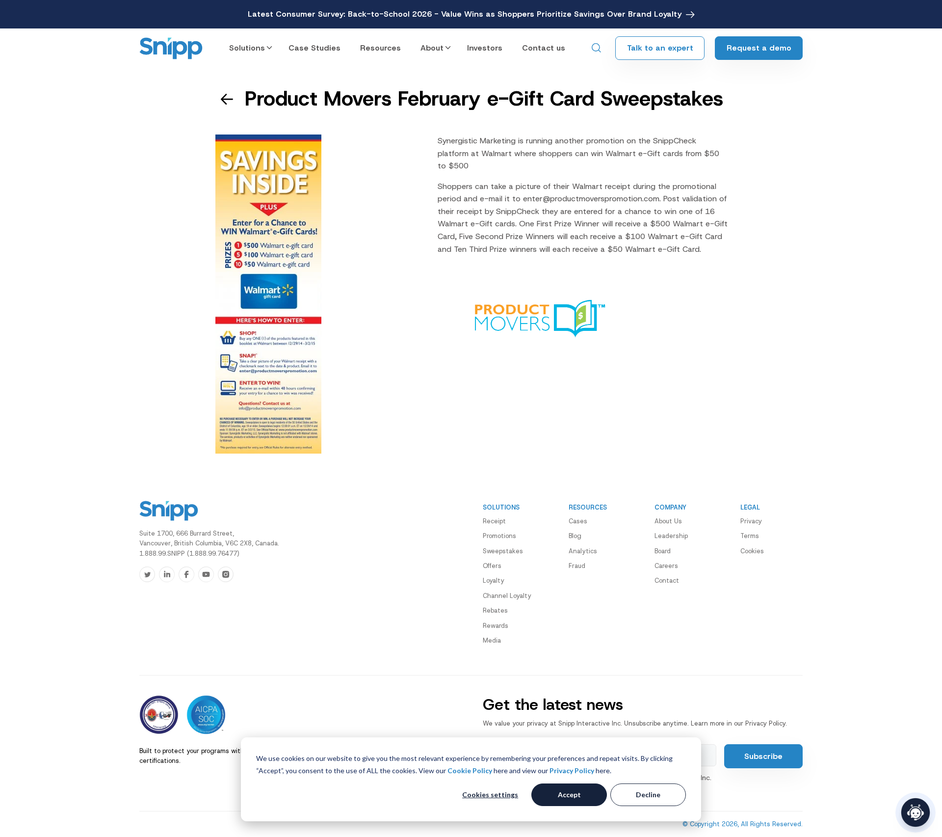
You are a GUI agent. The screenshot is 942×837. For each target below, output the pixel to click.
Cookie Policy (469, 770)
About (432, 48)
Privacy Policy (572, 770)
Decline (648, 794)
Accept (569, 794)
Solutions (247, 48)
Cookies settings (490, 794)
